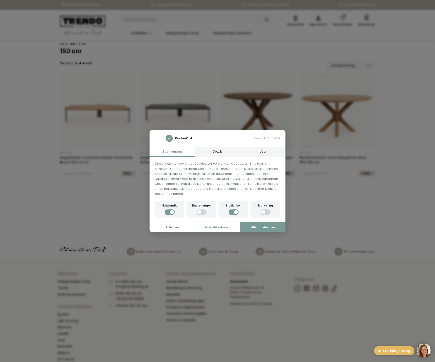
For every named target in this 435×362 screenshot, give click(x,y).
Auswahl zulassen (217, 227)
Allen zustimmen (263, 227)
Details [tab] (217, 151)
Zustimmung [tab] (172, 151)
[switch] (170, 212)
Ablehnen (172, 227)
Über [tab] (262, 151)
